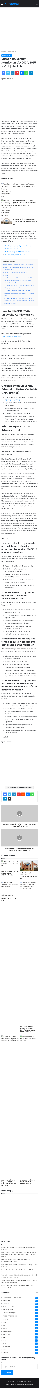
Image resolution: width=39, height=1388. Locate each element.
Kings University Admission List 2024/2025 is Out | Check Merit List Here (25, 221)
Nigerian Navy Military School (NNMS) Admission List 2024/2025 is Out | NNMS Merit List (25, 202)
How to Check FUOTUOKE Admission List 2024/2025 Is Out (10, 873)
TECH (4, 1325)
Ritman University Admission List (20, 787)
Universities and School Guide (12, 1297)
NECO (4, 1349)
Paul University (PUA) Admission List (17, 252)
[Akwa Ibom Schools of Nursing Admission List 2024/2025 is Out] (6, 190)
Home (4, 51)
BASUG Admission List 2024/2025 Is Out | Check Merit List (27, 1182)
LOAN (4, 1337)
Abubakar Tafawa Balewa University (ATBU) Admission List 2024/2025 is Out (27, 1029)
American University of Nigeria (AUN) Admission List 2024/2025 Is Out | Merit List (9, 1182)
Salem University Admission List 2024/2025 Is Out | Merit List (9, 897)
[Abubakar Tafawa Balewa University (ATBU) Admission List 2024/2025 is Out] (29, 953)
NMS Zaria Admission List (14, 249)
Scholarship (6, 1346)
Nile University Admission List (15, 255)
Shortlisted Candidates (9, 1307)
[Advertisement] (19, 29)
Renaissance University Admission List (18, 246)
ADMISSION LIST (12, 51)
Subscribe (7, 1373)
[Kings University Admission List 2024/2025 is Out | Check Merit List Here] (6, 221)
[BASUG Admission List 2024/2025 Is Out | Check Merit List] (29, 1106)
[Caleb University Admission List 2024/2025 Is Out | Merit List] (29, 865)
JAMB (4, 1322)
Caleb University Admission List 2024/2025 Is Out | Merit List (28, 875)
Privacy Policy (29, 1384)
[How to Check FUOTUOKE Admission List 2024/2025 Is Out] (10, 865)
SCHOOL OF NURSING (9, 1313)
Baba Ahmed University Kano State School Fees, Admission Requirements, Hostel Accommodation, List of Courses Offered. (18, 1254)
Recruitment (6, 1304)
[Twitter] (9, 794)
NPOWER (5, 1319)
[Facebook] (5, 794)
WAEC (4, 1343)
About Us (13, 1384)
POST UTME (6, 1301)
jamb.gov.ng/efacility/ (13, 400)
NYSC (4, 1340)
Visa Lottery (6, 1334)
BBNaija (5, 1328)
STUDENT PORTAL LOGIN (10, 1316)
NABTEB (5, 1352)
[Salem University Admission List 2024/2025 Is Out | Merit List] (10, 887)
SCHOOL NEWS (7, 1331)
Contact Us (20, 1384)
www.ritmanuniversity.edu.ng (11, 336)
